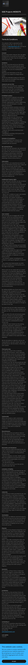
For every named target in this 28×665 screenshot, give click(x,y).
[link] (5, 4)
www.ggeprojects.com (14, 46)
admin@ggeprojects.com (8, 631)
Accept (14, 661)
